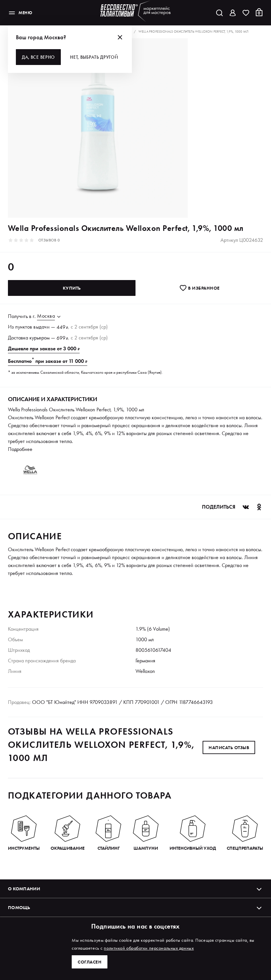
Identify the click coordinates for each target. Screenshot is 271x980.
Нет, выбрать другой (94, 57)
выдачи (41, 326)
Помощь (19, 907)
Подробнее (20, 449)
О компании (24, 889)
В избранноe (203, 288)
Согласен (89, 962)
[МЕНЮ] (12, 13)
